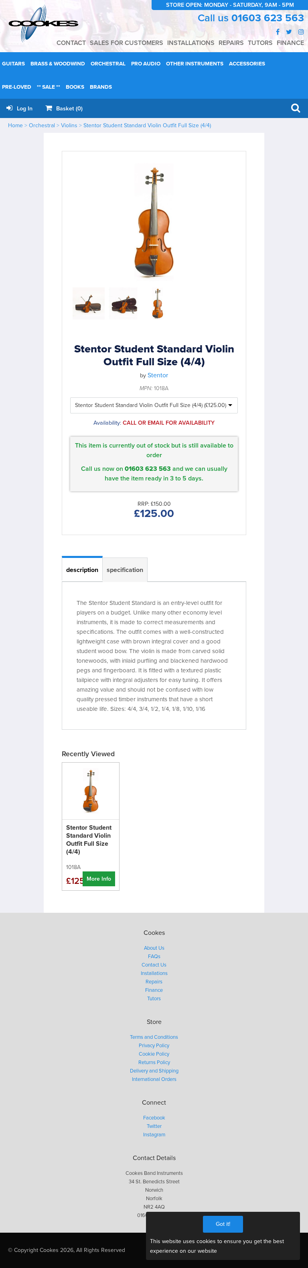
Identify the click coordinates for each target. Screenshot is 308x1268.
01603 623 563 (267, 18)
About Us (154, 948)
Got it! (223, 1224)
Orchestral (108, 64)
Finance (154, 990)
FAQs (154, 956)
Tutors (154, 998)
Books (75, 87)
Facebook (154, 1118)
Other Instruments (194, 64)
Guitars (13, 64)
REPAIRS (231, 43)
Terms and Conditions (154, 1037)
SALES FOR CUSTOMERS (126, 43)
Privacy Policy (154, 1045)
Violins (69, 125)
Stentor (158, 375)
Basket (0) (69, 108)
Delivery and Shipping (154, 1071)
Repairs (154, 982)
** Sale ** (48, 87)
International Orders (154, 1079)
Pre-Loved (16, 87)
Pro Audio (145, 64)
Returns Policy (154, 1062)
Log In (23, 108)
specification (125, 570)
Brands (101, 87)
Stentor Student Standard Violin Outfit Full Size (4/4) (147, 125)
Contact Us (154, 965)
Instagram (154, 1135)
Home (15, 125)
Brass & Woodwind (57, 64)
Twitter (154, 1126)
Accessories (247, 64)
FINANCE (290, 43)
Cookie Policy (154, 1054)
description (82, 570)
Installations (154, 973)
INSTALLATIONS (191, 43)
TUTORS (260, 43)
